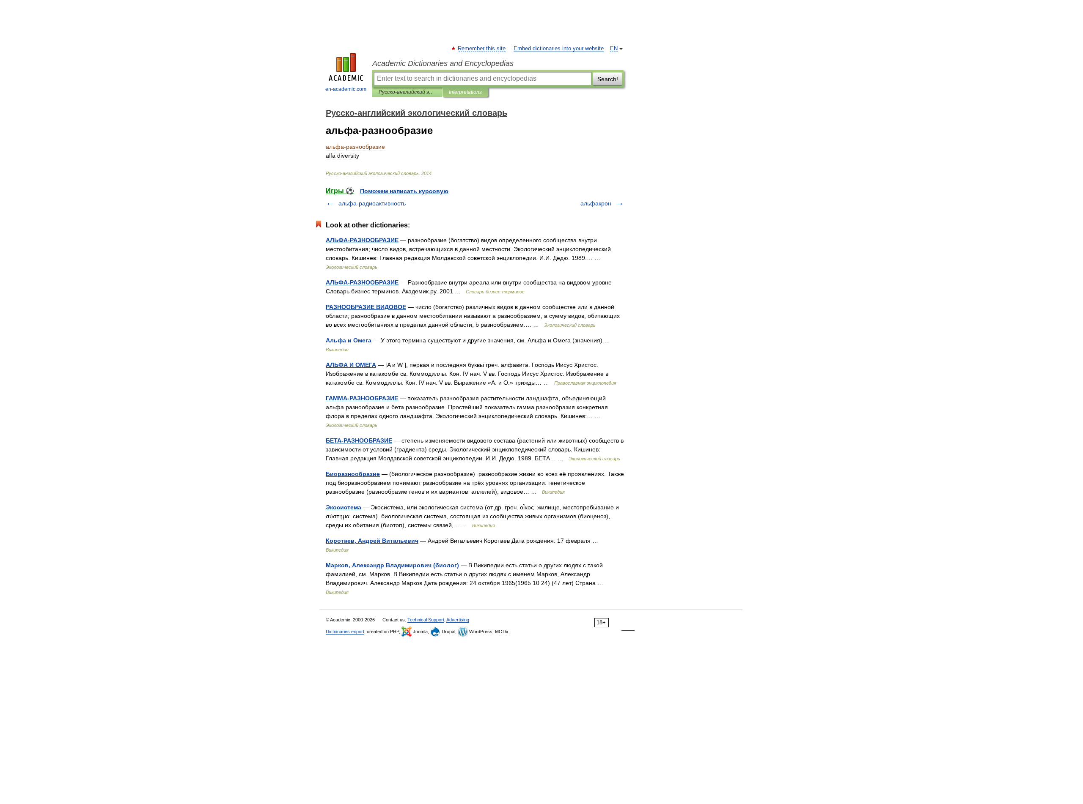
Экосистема (343, 507)
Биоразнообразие (353, 473)
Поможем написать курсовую (404, 191)
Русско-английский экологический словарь (407, 92)
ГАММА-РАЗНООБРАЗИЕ (362, 398)
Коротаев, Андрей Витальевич (372, 540)
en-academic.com (345, 89)
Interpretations (465, 92)
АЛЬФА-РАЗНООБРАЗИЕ (362, 240)
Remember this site (482, 49)
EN (614, 49)
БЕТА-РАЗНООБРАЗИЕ (359, 440)
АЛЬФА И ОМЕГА (351, 364)
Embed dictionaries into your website (559, 49)
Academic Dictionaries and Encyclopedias (443, 63)
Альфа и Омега (348, 340)
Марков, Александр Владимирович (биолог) (392, 565)
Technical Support (425, 619)
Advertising (457, 619)
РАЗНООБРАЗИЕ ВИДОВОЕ (366, 307)
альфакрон (595, 203)
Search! (607, 79)
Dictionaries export (345, 631)
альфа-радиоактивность (372, 203)
